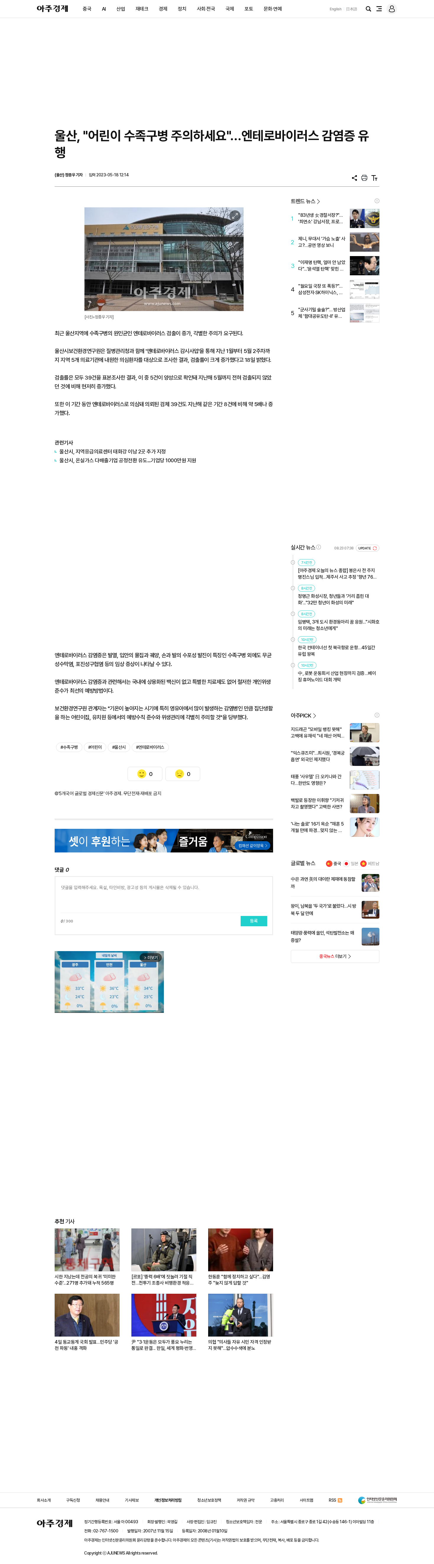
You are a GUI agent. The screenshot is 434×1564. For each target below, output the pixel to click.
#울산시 (119, 747)
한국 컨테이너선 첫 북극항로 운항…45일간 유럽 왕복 (336, 651)
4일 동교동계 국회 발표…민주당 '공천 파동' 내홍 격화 (86, 1345)
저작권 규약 (245, 1500)
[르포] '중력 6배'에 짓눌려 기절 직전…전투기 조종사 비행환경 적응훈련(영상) (162, 1280)
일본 (354, 863)
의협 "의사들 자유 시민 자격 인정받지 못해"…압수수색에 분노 (239, 1345)
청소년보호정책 (209, 1500)
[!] (377, 200)
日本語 (351, 9)
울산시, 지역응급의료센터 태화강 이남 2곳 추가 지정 (112, 451)
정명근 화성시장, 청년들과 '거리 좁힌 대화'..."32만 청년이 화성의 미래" (333, 599)
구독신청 (73, 1500)
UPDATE (365, 548)
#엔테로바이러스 (150, 747)
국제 (230, 9)
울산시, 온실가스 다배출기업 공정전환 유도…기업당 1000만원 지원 (127, 460)
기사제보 (131, 1500)
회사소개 (43, 1500)
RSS (332, 1500)
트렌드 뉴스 (303, 201)
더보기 (318, 958)
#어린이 (95, 747)
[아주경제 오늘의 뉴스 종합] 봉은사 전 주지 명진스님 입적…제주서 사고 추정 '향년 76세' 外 (338, 574)
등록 (254, 921)
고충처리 (277, 1500)
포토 (248, 9)
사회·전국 (206, 9)
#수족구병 (69, 747)
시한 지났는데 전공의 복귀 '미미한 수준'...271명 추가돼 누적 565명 (85, 1280)
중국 (87, 9)
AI (104, 9)
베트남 (373, 863)
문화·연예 (273, 9)
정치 (182, 9)
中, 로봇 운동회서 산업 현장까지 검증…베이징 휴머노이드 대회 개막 (337, 676)
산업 (120, 9)
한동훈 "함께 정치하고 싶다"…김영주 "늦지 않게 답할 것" (239, 1280)
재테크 (142, 9)
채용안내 (102, 1500)
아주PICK (301, 715)
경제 (163, 9)
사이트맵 (306, 1500)
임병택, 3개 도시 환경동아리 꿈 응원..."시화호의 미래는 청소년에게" (338, 625)
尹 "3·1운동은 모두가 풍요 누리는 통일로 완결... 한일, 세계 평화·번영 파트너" (161, 1345)
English (336, 9)
